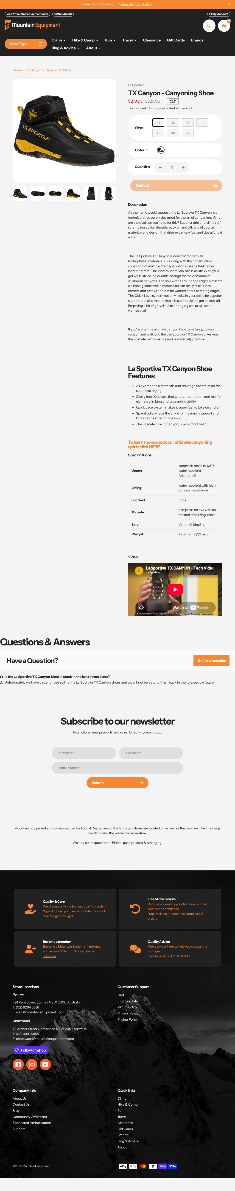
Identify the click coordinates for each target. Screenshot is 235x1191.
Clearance (125, 1123)
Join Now (49, 956)
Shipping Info (128, 1001)
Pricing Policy (128, 1019)
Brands (123, 1135)
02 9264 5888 (63, 14)
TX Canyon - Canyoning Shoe (48, 70)
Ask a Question (213, 661)
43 (187, 122)
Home (17, 70)
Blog (16, 1111)
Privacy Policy (128, 1013)
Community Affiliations (30, 1117)
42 (173, 122)
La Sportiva (136, 85)
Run (120, 1111)
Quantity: (142, 167)
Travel (122, 1117)
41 (158, 122)
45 (158, 133)
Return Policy (127, 1007)
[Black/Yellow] (161, 150)
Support (19, 1129)
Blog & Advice (128, 1141)
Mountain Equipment (36, 1166)
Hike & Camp (128, 1104)
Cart (121, 995)
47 (187, 133)
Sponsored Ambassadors (32, 1123)
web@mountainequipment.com (27, 14)
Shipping (153, 108)
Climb (122, 1098)
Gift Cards (125, 1129)
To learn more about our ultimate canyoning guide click (170, 444)
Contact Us (21, 1104)
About (122, 1147)
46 (173, 133)
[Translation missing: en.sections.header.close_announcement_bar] (229, 4)
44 (202, 122)
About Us (19, 1098)
